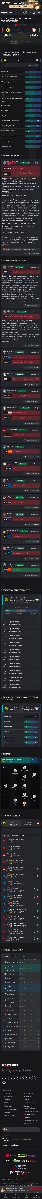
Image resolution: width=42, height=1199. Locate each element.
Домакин (15, 835)
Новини (7, 1112)
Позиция (7, 716)
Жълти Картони (7, 141)
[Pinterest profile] (17, 1077)
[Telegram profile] (35, 1077)
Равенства (8, 727)
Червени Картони (7, 146)
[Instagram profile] (22, 1077)
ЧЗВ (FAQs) (28, 1093)
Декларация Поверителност (30, 1107)
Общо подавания (7, 126)
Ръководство (9, 1115)
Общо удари (5, 82)
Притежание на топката (10, 121)
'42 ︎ (36, 65)
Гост (22, 835)
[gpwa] (22, 1155)
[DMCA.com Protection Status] (16, 1160)
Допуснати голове (11, 742)
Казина (7, 1100)
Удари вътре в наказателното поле (12, 93)
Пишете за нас (29, 1103)
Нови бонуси (36, 1197)
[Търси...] (30, 13)
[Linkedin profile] (26, 1077)
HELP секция (29, 1114)
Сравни (7, 1103)
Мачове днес (16, 1197)
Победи (7, 722)
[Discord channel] (4, 1083)
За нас (26, 1100)
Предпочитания (35, 1192)
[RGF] (20, 1173)
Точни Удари (6, 72)
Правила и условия (31, 1111)
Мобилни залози (11, 1109)
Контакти (27, 1096)
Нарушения (5, 105)
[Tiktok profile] (31, 1077)
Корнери (4, 111)
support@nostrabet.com (11, 1145)
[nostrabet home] (10, 1065)
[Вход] (34, 13)
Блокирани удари (7, 87)
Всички (6, 835)
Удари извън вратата (9, 77)
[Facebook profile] (4, 1077)
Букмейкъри (9, 1096)
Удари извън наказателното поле (11, 100)
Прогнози (5, 1197)
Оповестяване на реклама (31, 1122)
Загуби (6, 732)
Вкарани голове (10, 737)
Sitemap (27, 1118)
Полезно (26, 1197)
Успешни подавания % (9, 136)
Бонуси (7, 1093)
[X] (13, 1077)
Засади (3, 116)
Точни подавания (7, 131)
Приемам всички (35, 1189)
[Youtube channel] (8, 1077)
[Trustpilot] (12, 1155)
